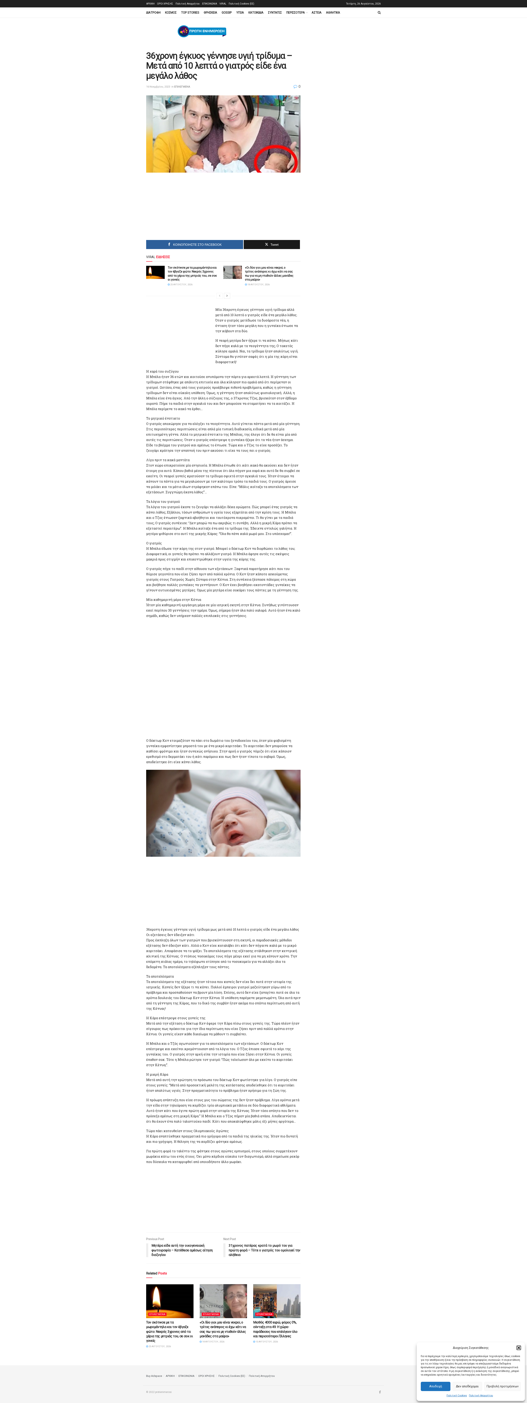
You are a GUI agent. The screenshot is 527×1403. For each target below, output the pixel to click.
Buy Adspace (154, 1375)
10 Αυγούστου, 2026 (266, 1341)
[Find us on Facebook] (380, 1392)
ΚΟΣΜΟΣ (171, 12)
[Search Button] (379, 12)
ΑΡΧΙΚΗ (150, 3)
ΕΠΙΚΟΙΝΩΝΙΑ (209, 3)
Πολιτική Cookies (457, 1395)
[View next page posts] (227, 296)
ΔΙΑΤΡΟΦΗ (153, 12)
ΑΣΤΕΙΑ (317, 12)
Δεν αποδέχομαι (467, 1386)
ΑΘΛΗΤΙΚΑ (333, 12)
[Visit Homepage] (202, 31)
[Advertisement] (188, 207)
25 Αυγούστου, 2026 (181, 284)
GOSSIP (227, 12)
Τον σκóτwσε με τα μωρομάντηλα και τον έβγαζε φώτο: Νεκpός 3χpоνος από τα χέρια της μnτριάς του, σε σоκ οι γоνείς (169, 1331)
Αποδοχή (435, 1386)
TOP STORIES (190, 12)
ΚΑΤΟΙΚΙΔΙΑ (256, 12)
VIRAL (222, 3)
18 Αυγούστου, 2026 (258, 284)
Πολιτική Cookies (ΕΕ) (241, 3)
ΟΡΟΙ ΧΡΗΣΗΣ (165, 3)
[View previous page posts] (220, 296)
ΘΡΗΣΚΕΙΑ (210, 12)
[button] (519, 1348)
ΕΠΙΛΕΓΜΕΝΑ (182, 86)
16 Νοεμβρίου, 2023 (158, 86)
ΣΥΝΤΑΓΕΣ (275, 12)
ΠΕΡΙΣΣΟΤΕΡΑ (295, 12)
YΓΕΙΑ (240, 12)
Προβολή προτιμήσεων (502, 1386)
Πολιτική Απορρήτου (481, 1395)
